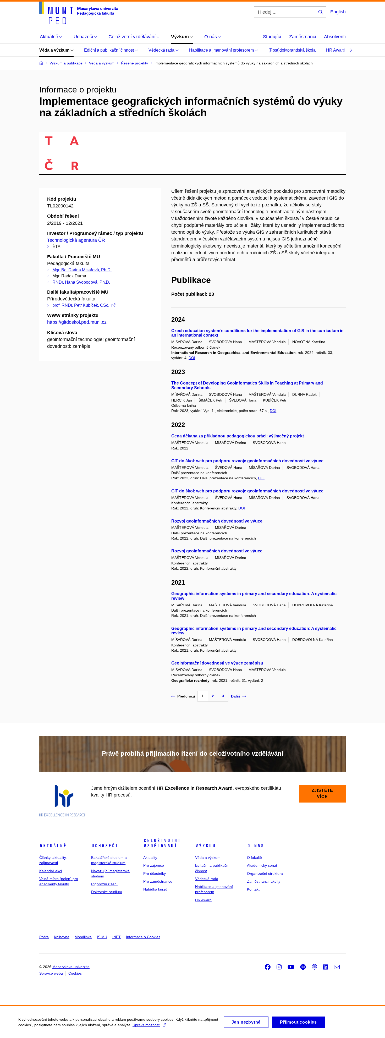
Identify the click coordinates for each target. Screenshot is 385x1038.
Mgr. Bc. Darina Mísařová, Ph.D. (82, 270)
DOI (192, 358)
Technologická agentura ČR (76, 240)
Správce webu (51, 973)
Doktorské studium (106, 892)
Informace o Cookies (143, 937)
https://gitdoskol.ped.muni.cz (77, 322)
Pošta (44, 937)
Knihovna (61, 937)
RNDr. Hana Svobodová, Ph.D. (81, 282)
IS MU (102, 937)
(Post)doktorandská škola (292, 50)
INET (116, 937)
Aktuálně (53, 846)
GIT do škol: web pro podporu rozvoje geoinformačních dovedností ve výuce (247, 461)
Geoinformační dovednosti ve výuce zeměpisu (217, 663)
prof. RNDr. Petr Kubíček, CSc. (80, 305)
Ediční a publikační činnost (109, 50)
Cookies (75, 973)
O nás (255, 846)
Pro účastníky (154, 873)
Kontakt (253, 889)
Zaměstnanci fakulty (263, 881)
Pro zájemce (153, 865)
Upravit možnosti (146, 1025)
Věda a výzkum (54, 50)
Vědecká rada (161, 50)
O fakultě (254, 857)
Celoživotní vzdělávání (162, 843)
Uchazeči (104, 846)
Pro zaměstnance (157, 881)
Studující (272, 36)
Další (235, 696)
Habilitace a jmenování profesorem (222, 50)
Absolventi (335, 36)
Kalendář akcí (50, 871)
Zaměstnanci (302, 36)
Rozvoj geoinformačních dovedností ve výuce (216, 521)
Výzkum (205, 846)
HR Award (336, 50)
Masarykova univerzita (71, 967)
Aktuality (150, 857)
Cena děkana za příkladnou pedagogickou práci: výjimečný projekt (237, 436)
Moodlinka (83, 937)
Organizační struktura (265, 873)
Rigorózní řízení (104, 884)
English (338, 11)
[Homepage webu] (78, 13)
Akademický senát (262, 865)
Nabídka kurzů (155, 889)
